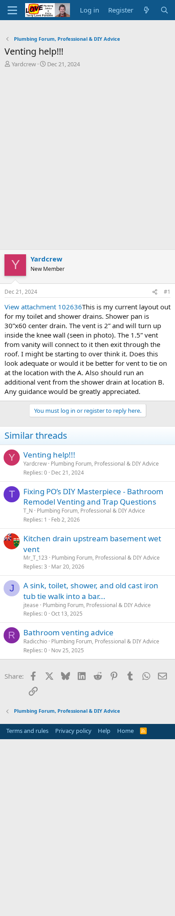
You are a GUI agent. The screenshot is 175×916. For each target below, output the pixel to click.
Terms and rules (27, 731)
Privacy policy (73, 731)
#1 (167, 291)
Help (104, 731)
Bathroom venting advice (68, 632)
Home (125, 731)
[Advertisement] (87, 161)
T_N (28, 510)
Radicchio (35, 641)
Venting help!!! (49, 454)
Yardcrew (24, 64)
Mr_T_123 (35, 557)
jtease (31, 605)
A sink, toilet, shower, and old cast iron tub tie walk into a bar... (90, 590)
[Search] (164, 10)
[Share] (155, 292)
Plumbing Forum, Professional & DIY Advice (105, 463)
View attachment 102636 (43, 306)
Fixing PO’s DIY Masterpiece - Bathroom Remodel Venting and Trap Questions (93, 496)
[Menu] (12, 10)
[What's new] (146, 10)
